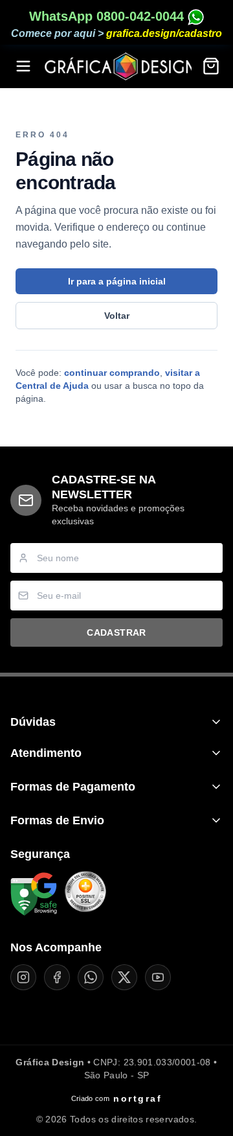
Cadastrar (116, 632)
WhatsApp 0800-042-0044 (108, 16)
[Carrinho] (211, 66)
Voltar (116, 315)
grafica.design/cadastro (164, 33)
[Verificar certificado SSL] (85, 894)
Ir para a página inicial (117, 281)
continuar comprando (112, 372)
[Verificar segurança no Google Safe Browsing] (33, 894)
